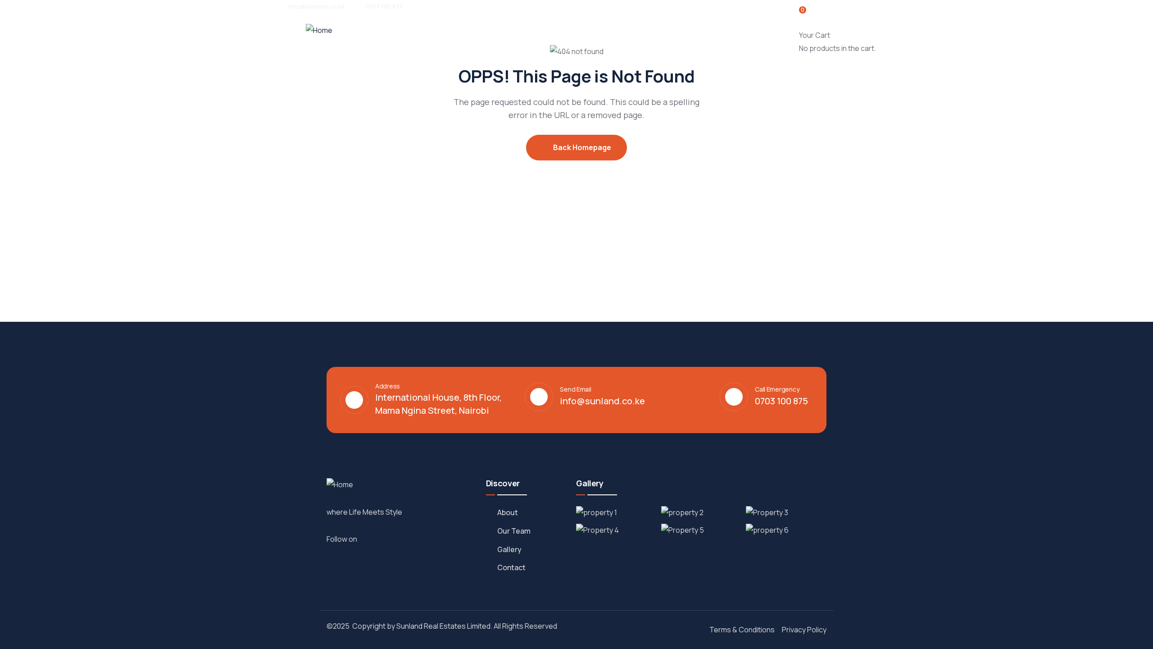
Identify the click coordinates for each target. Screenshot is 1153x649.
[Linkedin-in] (389, 538)
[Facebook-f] (369, 538)
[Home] (319, 30)
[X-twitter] (399, 538)
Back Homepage (581, 147)
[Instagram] (379, 538)
